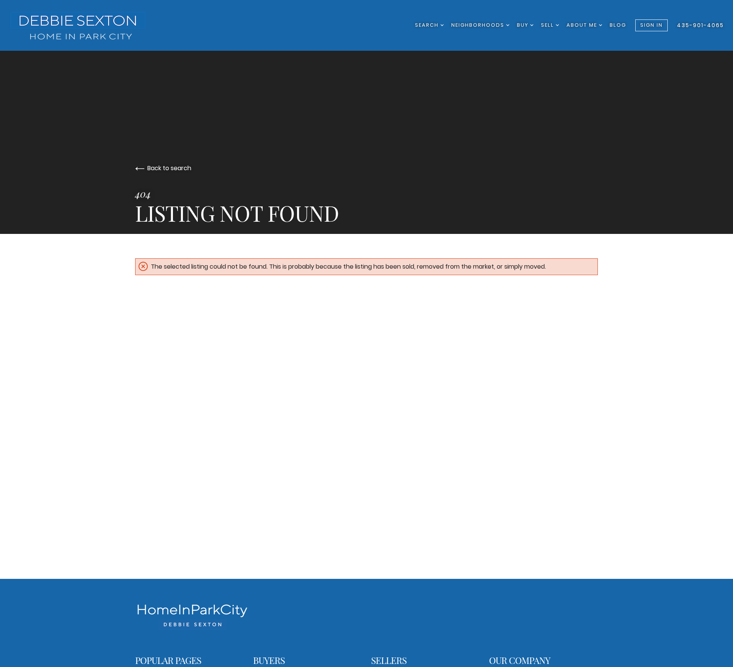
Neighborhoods (478, 25)
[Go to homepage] (86, 25)
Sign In (651, 25)
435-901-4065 (700, 25)
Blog (618, 25)
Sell (548, 25)
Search (428, 25)
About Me (583, 25)
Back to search (169, 168)
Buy (523, 25)
